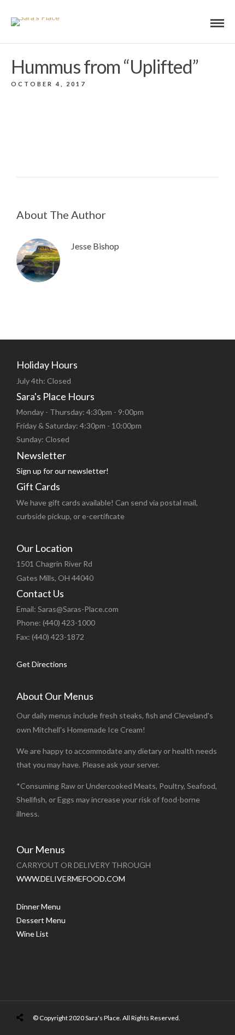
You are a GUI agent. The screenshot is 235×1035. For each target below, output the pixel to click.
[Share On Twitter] (47, 991)
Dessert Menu (41, 920)
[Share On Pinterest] (64, 991)
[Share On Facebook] (30, 991)
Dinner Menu (38, 906)
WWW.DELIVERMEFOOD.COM (70, 878)
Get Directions (41, 664)
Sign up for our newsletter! (62, 470)
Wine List (32, 933)
